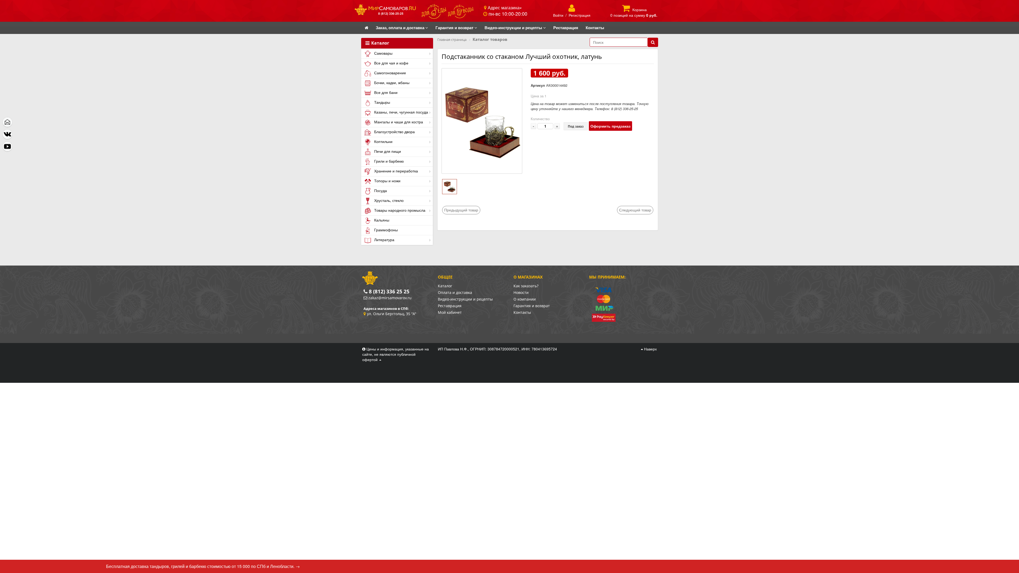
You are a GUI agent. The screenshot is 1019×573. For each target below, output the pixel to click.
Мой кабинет (450, 312)
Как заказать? (525, 285)
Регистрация (579, 15)
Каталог (379, 43)
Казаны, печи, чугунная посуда (400, 112)
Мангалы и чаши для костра (398, 121)
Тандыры (381, 102)
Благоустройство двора (394, 131)
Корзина (639, 9)
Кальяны (381, 220)
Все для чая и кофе (390, 63)
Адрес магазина (503, 7)
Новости (521, 292)
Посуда (380, 190)
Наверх (650, 348)
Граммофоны (385, 229)
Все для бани (385, 92)
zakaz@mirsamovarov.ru (390, 297)
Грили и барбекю (388, 161)
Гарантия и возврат (531, 305)
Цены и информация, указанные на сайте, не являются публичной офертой (395, 354)
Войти (558, 15)
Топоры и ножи (386, 180)
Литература (383, 239)
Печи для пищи (387, 151)
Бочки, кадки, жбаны (391, 82)
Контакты (522, 312)
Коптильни (382, 141)
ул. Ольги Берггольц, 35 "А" (391, 313)
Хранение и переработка (395, 170)
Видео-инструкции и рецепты (465, 299)
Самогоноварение (389, 72)
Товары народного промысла (399, 210)
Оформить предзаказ (610, 126)
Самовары (382, 53)
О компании (524, 299)
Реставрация (449, 305)
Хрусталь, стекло (388, 200)
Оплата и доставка (455, 292)
